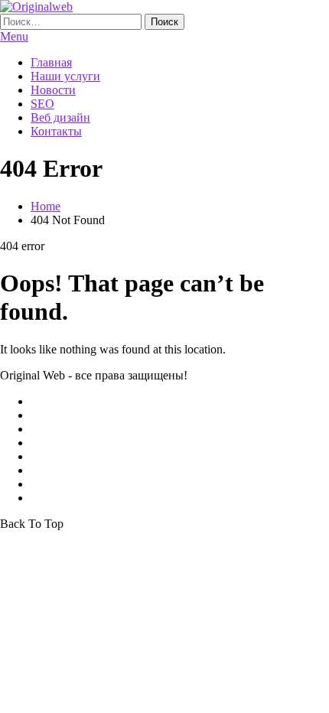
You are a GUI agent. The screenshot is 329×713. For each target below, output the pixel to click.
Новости (53, 89)
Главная (51, 62)
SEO (42, 103)
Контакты (56, 131)
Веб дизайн (60, 117)
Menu (14, 36)
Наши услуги (65, 76)
